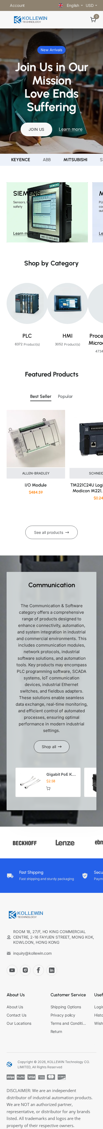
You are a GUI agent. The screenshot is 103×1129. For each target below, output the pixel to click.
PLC (27, 335)
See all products (48, 532)
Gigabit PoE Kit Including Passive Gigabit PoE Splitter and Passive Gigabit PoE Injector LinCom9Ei (61, 774)
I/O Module (36, 485)
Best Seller (40, 396)
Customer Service (68, 994)
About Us (16, 994)
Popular (65, 396)
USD (90, 5)
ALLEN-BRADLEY (35, 473)
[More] (31, 5)
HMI (68, 335)
